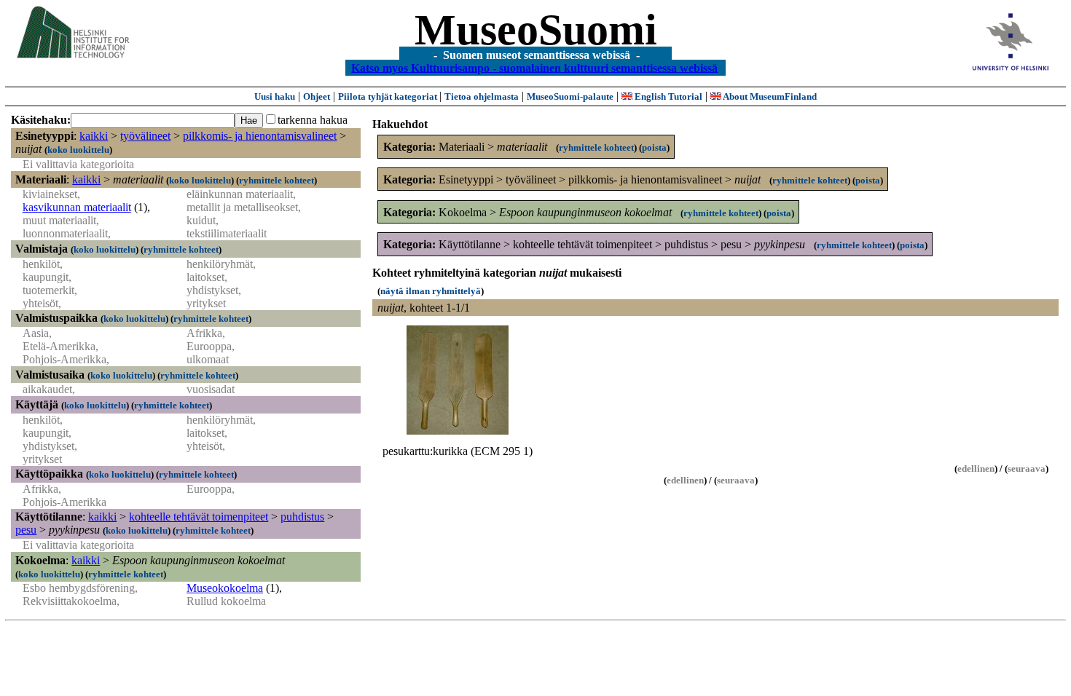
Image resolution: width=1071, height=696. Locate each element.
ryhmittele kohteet (276, 180)
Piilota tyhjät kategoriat (388, 96)
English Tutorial (667, 96)
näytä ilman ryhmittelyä (430, 290)
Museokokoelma (225, 588)
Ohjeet (316, 96)
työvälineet (145, 136)
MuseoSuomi (536, 30)
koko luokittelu (78, 149)
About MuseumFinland (769, 96)
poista (654, 147)
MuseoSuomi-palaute (570, 96)
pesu (25, 529)
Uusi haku (274, 96)
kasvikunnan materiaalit (77, 207)
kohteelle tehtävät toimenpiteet (198, 516)
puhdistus (302, 516)
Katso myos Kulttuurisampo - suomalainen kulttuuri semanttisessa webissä (534, 67)
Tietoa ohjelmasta (481, 96)
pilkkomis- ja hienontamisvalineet (260, 136)
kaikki (93, 136)
